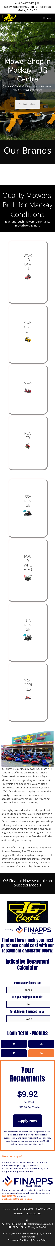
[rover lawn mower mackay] (27, 446)
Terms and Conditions (19, 1240)
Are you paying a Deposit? (27, 997)
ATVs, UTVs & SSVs (23, 1208)
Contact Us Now (27, 104)
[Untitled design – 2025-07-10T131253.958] (27, 277)
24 (13, 1044)
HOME (6, 1208)
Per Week (29, 1102)
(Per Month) (29, 1107)
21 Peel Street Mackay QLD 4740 (28, 1227)
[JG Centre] (9, 18)
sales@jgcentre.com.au (39, 1223)
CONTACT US (34, 1213)
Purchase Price (27, 983)
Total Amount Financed (27, 1011)
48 (13, 1053)
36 (41, 1044)
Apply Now (27, 1121)
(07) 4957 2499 (26, 3)
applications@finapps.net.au (17, 1199)
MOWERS (19, 1213)
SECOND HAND (44, 1208)
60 (41, 1053)
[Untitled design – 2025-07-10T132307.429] (27, 390)
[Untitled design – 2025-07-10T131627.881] (27, 339)
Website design (31, 1233)
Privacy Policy (40, 1240)
